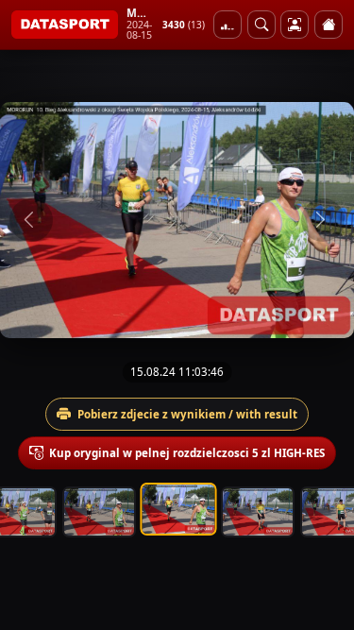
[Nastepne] (323, 220)
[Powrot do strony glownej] (328, 24)
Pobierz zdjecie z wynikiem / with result (187, 414)
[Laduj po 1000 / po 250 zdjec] (227, 24)
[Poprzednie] (31, 220)
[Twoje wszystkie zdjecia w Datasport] (294, 24)
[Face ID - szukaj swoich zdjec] (261, 24)
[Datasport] (64, 24)
